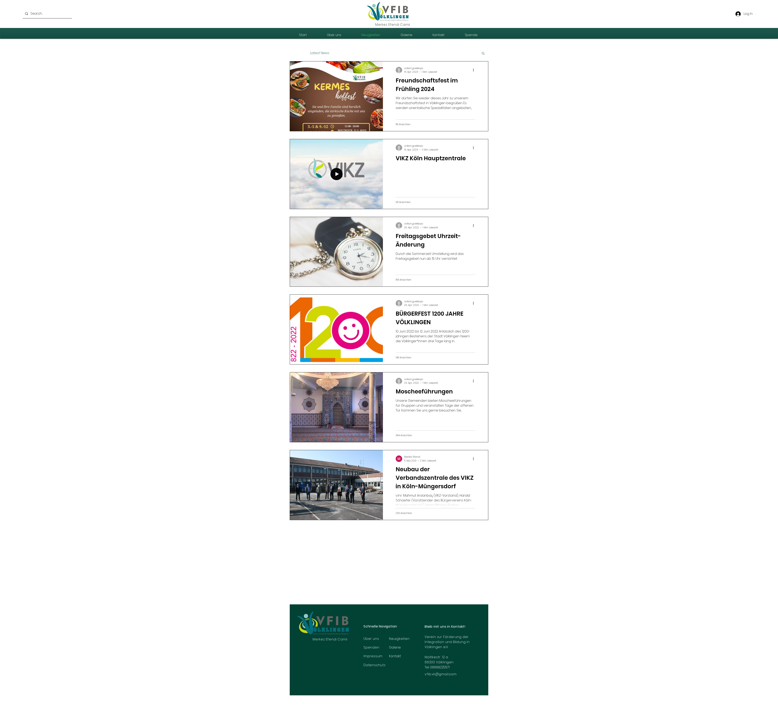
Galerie (395, 647)
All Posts (296, 53)
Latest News (319, 53)
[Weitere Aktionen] (474, 70)
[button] (483, 53)
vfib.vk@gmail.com (441, 674)
